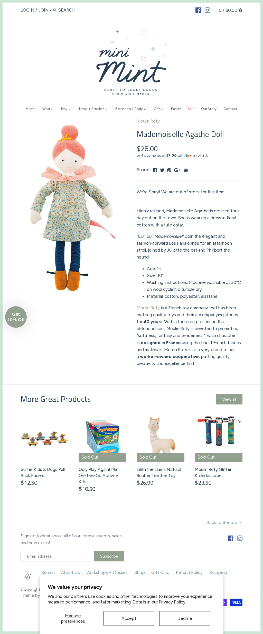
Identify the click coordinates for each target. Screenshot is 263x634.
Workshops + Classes (107, 572)
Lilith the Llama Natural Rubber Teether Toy (159, 472)
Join (43, 10)
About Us (70, 572)
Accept (128, 618)
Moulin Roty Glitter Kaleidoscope (213, 472)
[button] (189, 155)
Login (27, 10)
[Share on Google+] (177, 169)
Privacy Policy (172, 602)
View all (229, 399)
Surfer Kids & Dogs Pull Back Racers (43, 472)
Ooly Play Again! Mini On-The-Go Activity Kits (99, 475)
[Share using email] (186, 169)
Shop (139, 572)
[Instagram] (207, 10)
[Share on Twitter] (162, 169)
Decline (184, 618)
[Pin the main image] (169, 169)
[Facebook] (198, 10)
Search (48, 572)
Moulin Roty (148, 121)
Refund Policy (189, 572)
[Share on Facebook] (155, 169)
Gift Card (160, 572)
